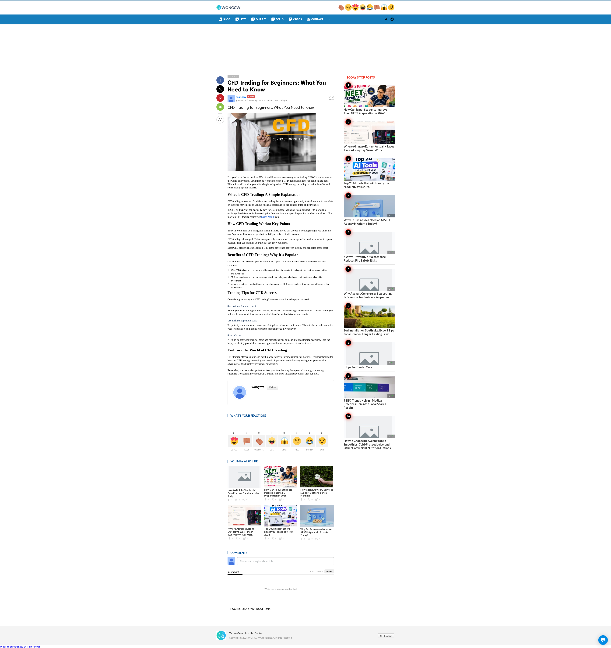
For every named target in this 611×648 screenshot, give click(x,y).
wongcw (241, 96)
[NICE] (348, 9)
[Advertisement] (305, 47)
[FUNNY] (370, 9)
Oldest (320, 571)
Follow (272, 387)
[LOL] (362, 9)
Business (233, 76)
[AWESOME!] (341, 9)
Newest (329, 571)
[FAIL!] (377, 9)
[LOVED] (355, 9)
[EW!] (391, 9)
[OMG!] (384, 9)
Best (312, 571)
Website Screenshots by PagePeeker (20, 646)
